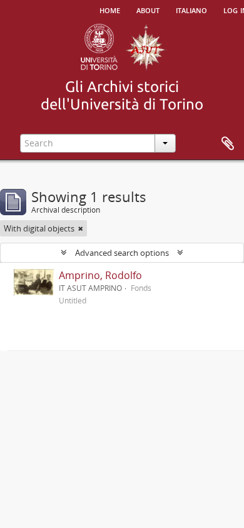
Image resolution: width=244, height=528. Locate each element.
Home (109, 9)
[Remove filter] (80, 228)
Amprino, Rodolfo (100, 275)
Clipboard (227, 144)
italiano (191, 9)
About (148, 9)
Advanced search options (122, 252)
